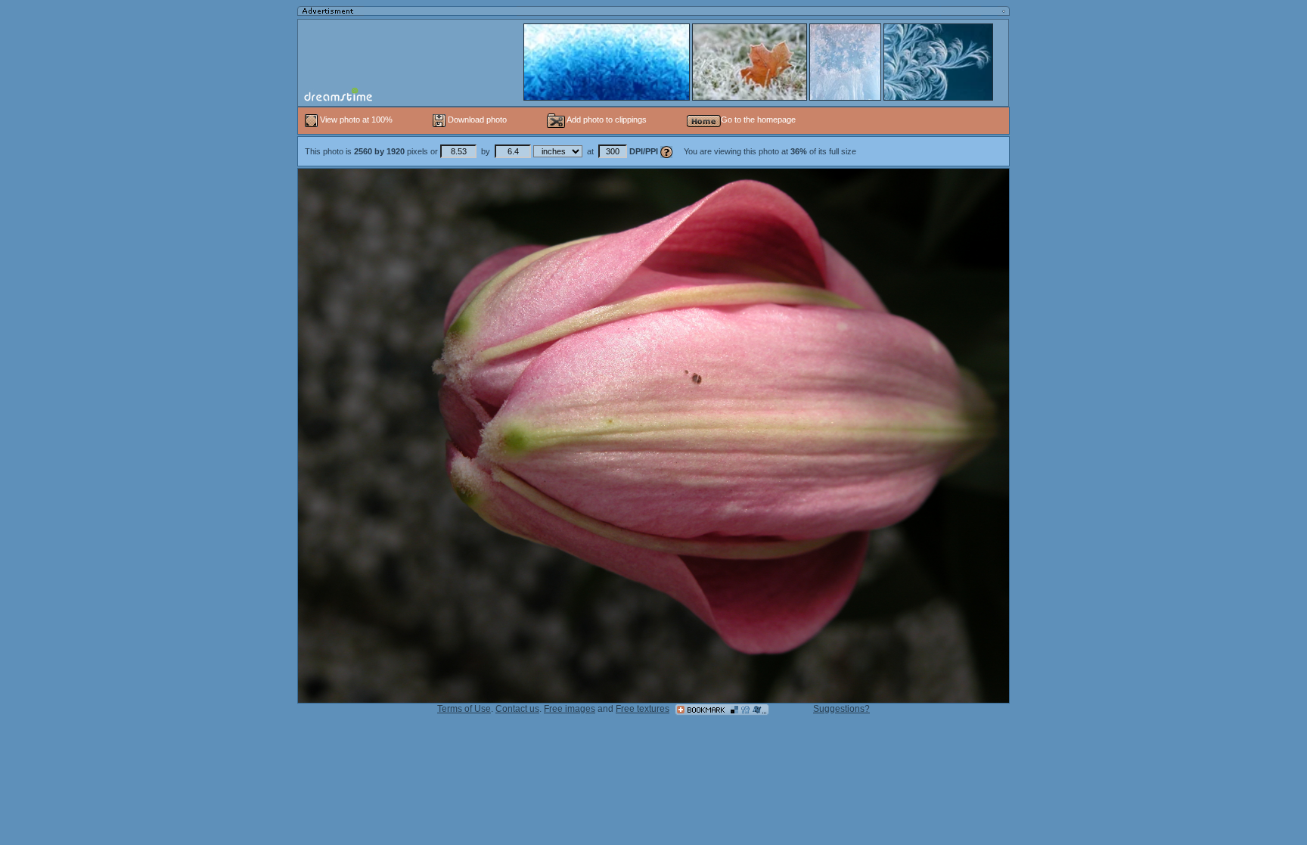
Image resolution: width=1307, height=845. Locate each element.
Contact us (517, 709)
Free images (569, 709)
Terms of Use (464, 709)
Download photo (476, 119)
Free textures (642, 709)
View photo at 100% (356, 119)
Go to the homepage (758, 119)
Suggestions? (841, 709)
